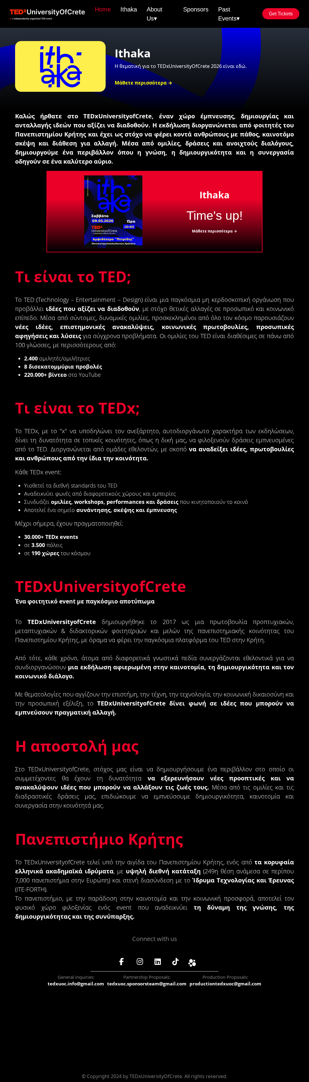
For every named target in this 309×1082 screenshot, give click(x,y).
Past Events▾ (229, 14)
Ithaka (128, 9)
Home (103, 9)
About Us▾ (154, 14)
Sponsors (196, 9)
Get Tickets (281, 13)
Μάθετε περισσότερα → (143, 82)
